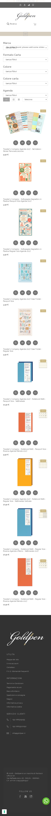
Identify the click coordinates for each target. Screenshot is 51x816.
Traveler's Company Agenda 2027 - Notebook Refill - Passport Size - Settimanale (24, 400)
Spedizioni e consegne (16, 695)
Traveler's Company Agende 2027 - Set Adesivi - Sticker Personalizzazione (22, 150)
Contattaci (11, 667)
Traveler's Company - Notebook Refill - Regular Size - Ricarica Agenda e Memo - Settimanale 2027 (24, 550)
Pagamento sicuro (14, 687)
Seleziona (28, 100)
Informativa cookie (14, 707)
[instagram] (31, 796)
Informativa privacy (15, 703)
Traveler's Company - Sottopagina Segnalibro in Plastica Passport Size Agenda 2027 (22, 200)
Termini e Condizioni (15, 683)
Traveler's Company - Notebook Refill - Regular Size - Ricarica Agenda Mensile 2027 (24, 600)
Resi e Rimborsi (13, 691)
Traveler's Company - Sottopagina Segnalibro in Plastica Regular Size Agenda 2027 (22, 250)
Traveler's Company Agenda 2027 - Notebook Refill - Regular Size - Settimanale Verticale (24, 500)
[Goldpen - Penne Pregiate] (25, 16)
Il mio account (12, 663)
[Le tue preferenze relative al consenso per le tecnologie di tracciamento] (4, 811)
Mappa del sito (13, 659)
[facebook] (20, 796)
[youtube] (25, 796)
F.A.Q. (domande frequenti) (18, 671)
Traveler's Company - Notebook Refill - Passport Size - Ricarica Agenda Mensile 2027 (25, 450)
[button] (14, 99)
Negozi (10, 699)
